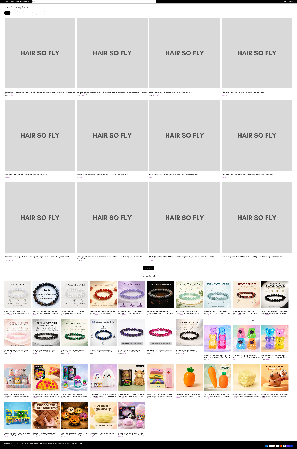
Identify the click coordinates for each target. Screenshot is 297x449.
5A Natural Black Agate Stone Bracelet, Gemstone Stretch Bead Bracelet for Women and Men (274, 312)
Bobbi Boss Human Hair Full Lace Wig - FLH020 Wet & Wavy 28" (26, 174)
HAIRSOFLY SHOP (11, 446)
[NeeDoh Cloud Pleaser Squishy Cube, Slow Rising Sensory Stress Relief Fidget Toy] (131, 415)
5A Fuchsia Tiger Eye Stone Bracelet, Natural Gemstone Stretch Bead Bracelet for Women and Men (159, 351)
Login (285, 1)
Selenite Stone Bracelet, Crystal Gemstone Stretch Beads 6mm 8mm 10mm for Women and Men (16, 312)
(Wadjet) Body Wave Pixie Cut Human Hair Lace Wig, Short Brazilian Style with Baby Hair (252, 257)
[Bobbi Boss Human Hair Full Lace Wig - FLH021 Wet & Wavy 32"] (257, 53)
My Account (61, 443)
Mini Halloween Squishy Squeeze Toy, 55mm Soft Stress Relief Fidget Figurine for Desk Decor (74, 434)
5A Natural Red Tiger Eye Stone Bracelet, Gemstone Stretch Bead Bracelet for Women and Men (244, 312)
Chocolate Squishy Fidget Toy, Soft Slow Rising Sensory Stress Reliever (44, 434)
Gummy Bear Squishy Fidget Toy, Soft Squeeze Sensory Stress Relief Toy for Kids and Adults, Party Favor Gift (217, 356)
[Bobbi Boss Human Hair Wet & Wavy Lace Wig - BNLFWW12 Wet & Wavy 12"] (257, 135)
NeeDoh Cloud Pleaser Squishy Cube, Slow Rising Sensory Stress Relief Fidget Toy (131, 434)
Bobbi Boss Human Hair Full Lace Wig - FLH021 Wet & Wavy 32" (243, 92)
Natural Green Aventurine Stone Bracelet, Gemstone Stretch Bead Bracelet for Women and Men (187, 312)
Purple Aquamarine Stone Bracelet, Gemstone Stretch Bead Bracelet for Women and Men (130, 312)
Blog (41, 443)
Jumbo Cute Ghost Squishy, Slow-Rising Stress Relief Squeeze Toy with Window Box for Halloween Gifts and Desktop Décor (103, 395)
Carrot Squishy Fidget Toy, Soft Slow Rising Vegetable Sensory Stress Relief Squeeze (217, 395)
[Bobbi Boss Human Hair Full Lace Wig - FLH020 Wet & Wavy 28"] (40, 135)
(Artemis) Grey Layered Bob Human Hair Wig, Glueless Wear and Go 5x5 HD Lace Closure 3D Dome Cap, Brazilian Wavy (112, 93)
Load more (148, 268)
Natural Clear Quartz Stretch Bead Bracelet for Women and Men (73, 312)
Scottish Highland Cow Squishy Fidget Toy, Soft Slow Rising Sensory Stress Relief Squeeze (131, 395)
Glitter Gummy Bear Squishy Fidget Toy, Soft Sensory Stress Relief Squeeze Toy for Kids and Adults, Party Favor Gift (274, 356)
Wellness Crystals (148, 276)
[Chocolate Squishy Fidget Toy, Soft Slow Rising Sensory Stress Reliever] (46, 415)
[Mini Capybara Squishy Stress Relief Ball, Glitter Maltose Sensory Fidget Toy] (246, 338)
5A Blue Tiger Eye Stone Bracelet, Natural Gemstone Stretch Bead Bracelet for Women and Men (101, 351)
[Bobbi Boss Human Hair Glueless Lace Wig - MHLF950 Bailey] (184, 53)
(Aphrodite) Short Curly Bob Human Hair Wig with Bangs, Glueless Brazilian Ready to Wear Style (37, 257)
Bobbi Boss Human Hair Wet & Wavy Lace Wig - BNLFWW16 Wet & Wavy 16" (175, 174)
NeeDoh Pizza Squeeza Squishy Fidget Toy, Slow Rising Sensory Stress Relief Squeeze (45, 395)
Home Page (7, 443)
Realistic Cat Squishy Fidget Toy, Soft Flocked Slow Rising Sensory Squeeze (16, 395)
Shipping (45, 443)
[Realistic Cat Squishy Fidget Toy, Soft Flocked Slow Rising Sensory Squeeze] (17, 377)
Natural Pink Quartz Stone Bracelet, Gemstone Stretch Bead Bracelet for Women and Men (16, 351)
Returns (50, 443)
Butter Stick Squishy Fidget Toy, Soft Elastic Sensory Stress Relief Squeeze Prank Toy (159, 395)
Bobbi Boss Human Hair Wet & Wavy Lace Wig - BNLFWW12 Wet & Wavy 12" (247, 174)
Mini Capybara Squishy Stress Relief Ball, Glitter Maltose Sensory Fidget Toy (246, 356)
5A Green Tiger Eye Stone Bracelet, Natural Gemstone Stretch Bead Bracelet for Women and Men (73, 351)
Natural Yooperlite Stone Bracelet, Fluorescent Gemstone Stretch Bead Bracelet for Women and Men (159, 312)
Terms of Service (29, 443)
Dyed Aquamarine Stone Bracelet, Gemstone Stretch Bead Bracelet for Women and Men (216, 312)
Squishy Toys (248, 320)
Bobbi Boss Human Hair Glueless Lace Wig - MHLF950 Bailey (169, 92)
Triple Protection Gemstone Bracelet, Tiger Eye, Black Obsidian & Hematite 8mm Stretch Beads (45, 312)
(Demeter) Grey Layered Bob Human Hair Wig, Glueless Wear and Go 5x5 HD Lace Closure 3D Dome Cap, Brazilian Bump (40, 93)
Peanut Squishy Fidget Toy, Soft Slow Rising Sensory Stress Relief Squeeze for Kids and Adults (102, 434)
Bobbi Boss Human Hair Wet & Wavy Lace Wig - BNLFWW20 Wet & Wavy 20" (103, 174)
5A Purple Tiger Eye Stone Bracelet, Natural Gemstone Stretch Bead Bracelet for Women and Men (130, 351)
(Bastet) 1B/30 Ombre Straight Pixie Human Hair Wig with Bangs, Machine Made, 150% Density (181, 257)
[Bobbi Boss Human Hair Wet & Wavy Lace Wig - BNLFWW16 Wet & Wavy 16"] (184, 135)
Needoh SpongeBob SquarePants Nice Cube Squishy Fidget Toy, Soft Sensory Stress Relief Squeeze (17, 434)
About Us (13, 443)
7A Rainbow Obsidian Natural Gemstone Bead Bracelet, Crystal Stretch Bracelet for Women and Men (188, 351)
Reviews (55, 443)
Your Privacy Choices (77, 443)
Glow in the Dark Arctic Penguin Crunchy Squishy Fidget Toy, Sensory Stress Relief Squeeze (73, 395)
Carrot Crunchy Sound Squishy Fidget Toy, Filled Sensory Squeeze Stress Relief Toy (188, 395)
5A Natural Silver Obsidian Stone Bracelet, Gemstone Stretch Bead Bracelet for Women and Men (43, 351)
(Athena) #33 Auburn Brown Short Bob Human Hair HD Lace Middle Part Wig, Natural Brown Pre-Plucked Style (110, 257)
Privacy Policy (20, 443)
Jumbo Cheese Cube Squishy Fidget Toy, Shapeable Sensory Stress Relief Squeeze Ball (245, 395)
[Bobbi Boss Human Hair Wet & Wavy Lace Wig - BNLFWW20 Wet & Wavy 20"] (112, 135)
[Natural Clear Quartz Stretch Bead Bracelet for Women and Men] (74, 294)
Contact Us (68, 443)
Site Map (36, 443)
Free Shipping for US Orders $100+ (20, 1)
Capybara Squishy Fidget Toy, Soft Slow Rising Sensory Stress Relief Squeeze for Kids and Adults (274, 395)
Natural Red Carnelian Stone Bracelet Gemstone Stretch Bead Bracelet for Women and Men (102, 312)
